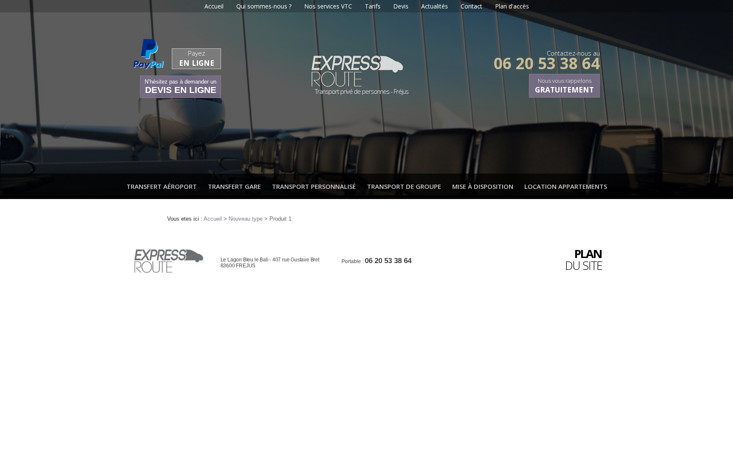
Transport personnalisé (314, 186)
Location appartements (565, 186)
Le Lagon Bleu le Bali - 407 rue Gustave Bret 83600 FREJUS (270, 263)
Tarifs (372, 6)
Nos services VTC (328, 6)
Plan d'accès (512, 6)
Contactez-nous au (547, 58)
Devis (400, 6)
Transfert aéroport (161, 186)
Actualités (434, 6)
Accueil (214, 6)
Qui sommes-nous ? (263, 6)
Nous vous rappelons (564, 86)
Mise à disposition (482, 186)
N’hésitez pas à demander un (180, 87)
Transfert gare (234, 186)
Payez (196, 58)
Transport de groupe (404, 186)
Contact (471, 6)
